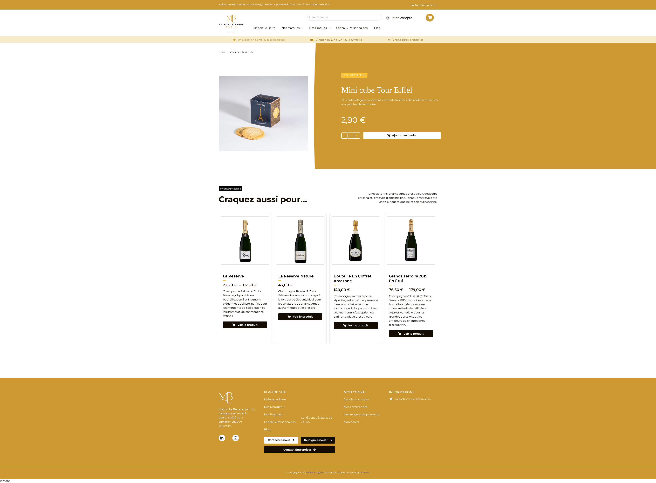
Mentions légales (314, 472)
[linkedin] (222, 438)
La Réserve (399, 276)
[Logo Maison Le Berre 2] (231, 16)
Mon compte (402, 18)
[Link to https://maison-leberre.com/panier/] (430, 18)
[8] (245, 218)
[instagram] (235, 438)
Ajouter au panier (404, 135)
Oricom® (365, 472)
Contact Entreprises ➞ (424, 4)
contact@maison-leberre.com (413, 399)
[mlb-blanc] (226, 391)
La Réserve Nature (240, 276)
